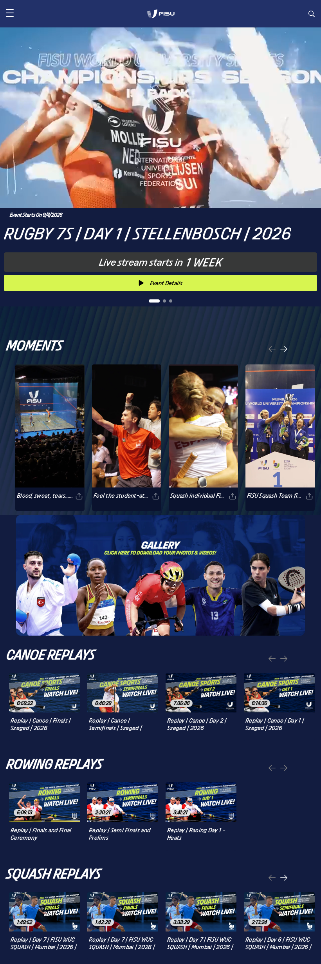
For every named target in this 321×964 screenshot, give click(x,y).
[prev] (272, 350)
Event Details (166, 283)
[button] (10, 13)
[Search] (312, 14)
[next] (284, 350)
